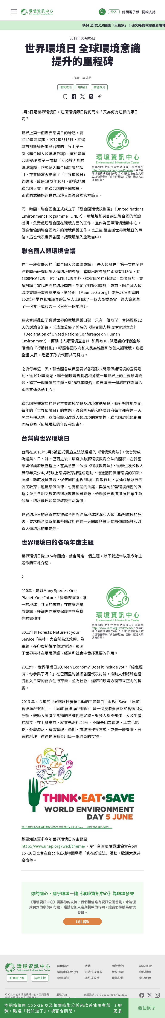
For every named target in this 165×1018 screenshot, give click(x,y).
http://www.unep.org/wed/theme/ (112, 170)
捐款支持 (149, 11)
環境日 (82, 87)
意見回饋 (145, 978)
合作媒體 (145, 972)
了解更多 (117, 1007)
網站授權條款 (93, 972)
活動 (87, 966)
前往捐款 (82, 921)
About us (145, 966)
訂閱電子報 (130, 11)
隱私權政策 (91, 978)
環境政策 (66, 87)
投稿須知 (63, 978)
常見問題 (118, 972)
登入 (114, 12)
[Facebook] (141, 995)
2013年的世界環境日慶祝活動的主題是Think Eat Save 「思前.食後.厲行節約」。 (66, 827)
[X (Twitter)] (149, 995)
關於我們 (118, 966)
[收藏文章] (65, 96)
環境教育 (99, 87)
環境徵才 (63, 966)
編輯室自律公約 (67, 972)
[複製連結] (100, 96)
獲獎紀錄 (118, 978)
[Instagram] (157, 995)
